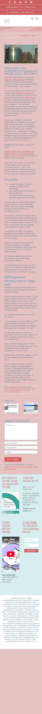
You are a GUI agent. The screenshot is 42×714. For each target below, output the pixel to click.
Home (4, 28)
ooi (34, 641)
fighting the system (24, 93)
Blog (9, 28)
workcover (8, 392)
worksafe (15, 392)
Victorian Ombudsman (14, 79)
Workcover (21, 388)
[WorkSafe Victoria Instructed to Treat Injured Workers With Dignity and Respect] (11, 408)
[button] (6, 408)
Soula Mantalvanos (13, 387)
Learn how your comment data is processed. (21, 468)
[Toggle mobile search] (32, 18)
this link (26, 504)
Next (34, 36)
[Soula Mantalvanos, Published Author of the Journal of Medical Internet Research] (31, 408)
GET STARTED (8, 575)
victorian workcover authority (20, 390)
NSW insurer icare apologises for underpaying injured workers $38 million (19, 153)
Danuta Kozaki (19, 156)
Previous (25, 36)
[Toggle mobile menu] (37, 18)
